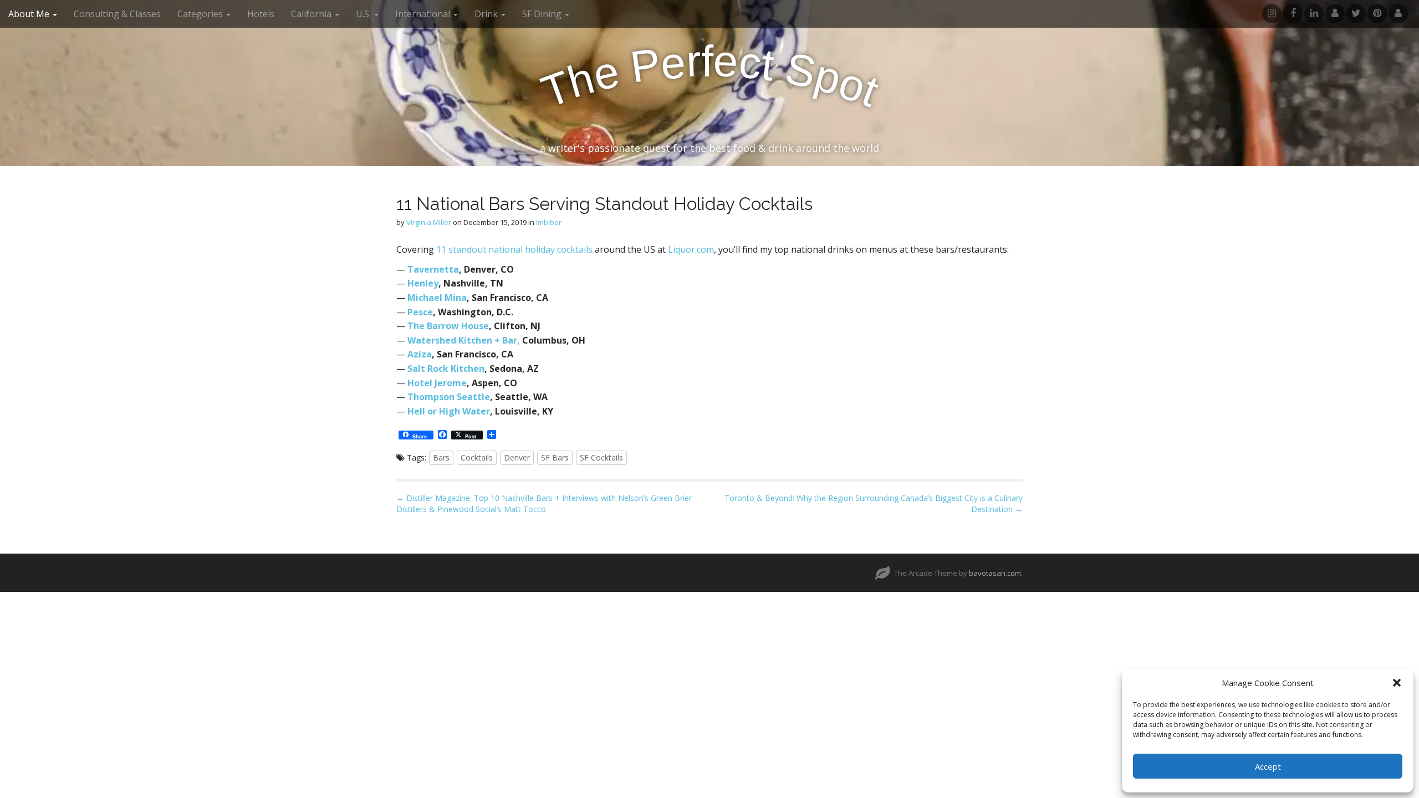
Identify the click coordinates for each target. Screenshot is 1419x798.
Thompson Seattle (448, 397)
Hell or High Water (448, 411)
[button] (1396, 682)
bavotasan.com (995, 573)
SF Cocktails (601, 457)
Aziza (419, 354)
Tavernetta (433, 269)
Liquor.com (691, 249)
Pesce (420, 312)
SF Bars (555, 457)
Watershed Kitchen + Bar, (463, 340)
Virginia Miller (428, 222)
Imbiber (549, 222)
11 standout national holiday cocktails (514, 249)
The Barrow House (448, 326)
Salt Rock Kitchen (445, 368)
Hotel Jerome (437, 383)
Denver (517, 457)
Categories (201, 14)
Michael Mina (437, 297)
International (423, 14)
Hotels (260, 14)
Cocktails (477, 457)
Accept (1268, 766)
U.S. (364, 14)
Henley (422, 283)
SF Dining (543, 14)
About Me (30, 14)
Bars (441, 457)
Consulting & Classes (117, 14)
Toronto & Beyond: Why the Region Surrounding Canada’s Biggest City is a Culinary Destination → (873, 503)
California (312, 14)
